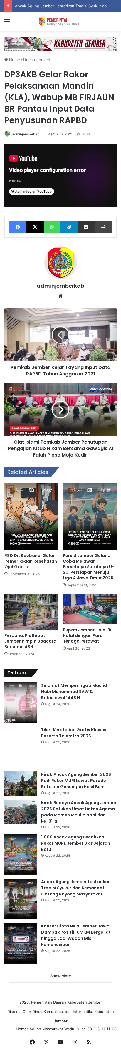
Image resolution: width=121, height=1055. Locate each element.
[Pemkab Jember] (60, 21)
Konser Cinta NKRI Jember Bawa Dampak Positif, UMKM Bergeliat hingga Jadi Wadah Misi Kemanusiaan (76, 935)
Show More (60, 975)
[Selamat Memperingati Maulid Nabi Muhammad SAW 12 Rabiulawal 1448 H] (20, 702)
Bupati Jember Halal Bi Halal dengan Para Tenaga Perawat (87, 635)
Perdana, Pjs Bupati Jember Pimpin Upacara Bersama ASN (30, 641)
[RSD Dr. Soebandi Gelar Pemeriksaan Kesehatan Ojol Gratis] (31, 516)
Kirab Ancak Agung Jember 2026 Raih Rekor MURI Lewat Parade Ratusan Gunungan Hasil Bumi (76, 780)
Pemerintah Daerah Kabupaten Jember (66, 1002)
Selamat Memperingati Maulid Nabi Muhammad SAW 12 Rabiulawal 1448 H (74, 691)
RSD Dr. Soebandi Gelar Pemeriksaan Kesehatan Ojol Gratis (30, 561)
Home (14, 59)
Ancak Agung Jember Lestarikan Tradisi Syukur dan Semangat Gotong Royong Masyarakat (76, 888)
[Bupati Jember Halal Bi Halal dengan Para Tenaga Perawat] (90, 609)
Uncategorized (36, 59)
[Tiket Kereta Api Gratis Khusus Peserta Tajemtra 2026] (20, 747)
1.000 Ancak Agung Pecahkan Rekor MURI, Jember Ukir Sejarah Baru (75, 843)
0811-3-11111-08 (102, 1029)
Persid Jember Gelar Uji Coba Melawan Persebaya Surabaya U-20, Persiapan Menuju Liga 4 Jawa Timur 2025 (88, 567)
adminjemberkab (25, 134)
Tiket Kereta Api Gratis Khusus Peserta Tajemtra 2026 (73, 733)
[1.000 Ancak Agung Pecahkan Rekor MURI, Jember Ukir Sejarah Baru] (20, 854)
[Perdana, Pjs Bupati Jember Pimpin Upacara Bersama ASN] (31, 612)
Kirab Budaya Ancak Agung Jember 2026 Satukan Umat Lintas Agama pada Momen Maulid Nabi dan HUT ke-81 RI (79, 812)
